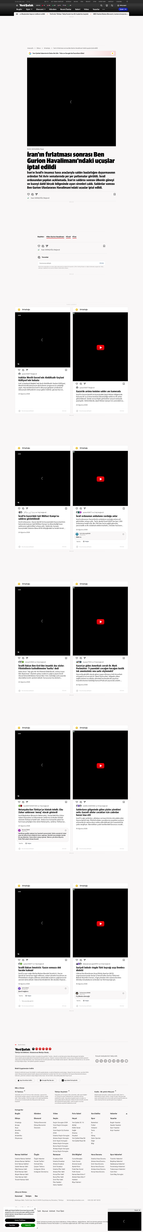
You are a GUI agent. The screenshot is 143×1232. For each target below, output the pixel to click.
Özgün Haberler (39, 1159)
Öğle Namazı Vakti (21, 1169)
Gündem (37, 1113)
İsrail (69, 237)
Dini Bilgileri (77, 1154)
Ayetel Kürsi (76, 1166)
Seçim (55, 1118)
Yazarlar (113, 1118)
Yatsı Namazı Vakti (21, 1177)
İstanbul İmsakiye (59, 1161)
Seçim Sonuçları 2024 (60, 1122)
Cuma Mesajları (77, 1159)
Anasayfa (30, 48)
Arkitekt (52, 1211)
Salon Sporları (96, 1138)
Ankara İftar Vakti (58, 1172)
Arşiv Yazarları (115, 1130)
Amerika (18, 1130)
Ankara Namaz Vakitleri (22, 1161)
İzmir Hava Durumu (97, 1164)
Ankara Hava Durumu (98, 1161)
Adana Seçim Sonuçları (60, 1143)
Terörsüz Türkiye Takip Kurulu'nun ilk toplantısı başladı (46, 14)
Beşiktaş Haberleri (116, 1161)
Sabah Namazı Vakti (21, 1166)
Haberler (113, 1113)
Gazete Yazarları (115, 1125)
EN (36, 1049)
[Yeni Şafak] (26, 5)
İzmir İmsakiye (57, 1166)
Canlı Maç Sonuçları (116, 1174)
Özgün (36, 1154)
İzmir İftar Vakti (58, 1180)
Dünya (39, 48)
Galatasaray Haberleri (117, 1164)
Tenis (93, 1130)
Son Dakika (95, 1113)
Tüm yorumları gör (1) (27, 1001)
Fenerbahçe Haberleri (117, 1166)
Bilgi (92, 1143)
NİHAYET (88, 1)
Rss (36, 1196)
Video (55, 1113)
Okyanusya (18, 1138)
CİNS (82, 1)
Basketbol (94, 1122)
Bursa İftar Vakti (58, 1177)
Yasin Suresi (76, 1161)
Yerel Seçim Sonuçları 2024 (60, 1126)
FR (43, 1049)
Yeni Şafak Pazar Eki (79, 1141)
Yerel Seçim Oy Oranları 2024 (61, 1132)
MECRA (76, 1)
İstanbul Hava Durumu (98, 1159)
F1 (92, 1133)
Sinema (74, 1133)
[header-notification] (107, 5)
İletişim (28, 1196)
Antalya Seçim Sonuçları (61, 1149)
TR (33, 1049)
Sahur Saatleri (57, 1185)
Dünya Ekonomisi (40, 1125)
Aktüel (74, 1125)
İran (75, 237)
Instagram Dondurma (41, 1172)
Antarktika (18, 1136)
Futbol (93, 1125)
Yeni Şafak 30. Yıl (78, 1122)
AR (40, 1049)
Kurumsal (18, 1196)
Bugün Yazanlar (115, 1122)
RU (47, 1049)
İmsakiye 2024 (58, 1159)
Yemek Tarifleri (39, 1161)
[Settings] (103, 9)
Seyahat (75, 1136)
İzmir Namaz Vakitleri (22, 1164)
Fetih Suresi (76, 1172)
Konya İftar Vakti (58, 1174)
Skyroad (45, 1211)
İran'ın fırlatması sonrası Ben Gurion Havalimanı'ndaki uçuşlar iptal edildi (75, 48)
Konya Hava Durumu (98, 1172)
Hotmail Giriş (38, 1164)
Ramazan (56, 1154)
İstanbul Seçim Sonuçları (61, 1136)
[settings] (112, 5)
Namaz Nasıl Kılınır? (78, 1174)
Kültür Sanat (76, 1128)
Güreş (93, 1136)
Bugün (17, 1113)
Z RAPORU (119, 1)
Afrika (17, 1133)
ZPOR (94, 1)
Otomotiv (37, 1128)
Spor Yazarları (114, 1128)
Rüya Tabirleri (76, 1182)
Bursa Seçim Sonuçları (60, 1146)
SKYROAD (68, 1)
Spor (93, 1118)
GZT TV (46, 1)
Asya (16, 1128)
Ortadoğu (47, 48)
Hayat (74, 1118)
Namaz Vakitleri (21, 1154)
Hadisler (75, 1180)
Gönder (102, 263)
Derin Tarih (37, 1211)
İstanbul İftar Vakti (59, 1169)
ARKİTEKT (111, 1)
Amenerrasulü (76, 1164)
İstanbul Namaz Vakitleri (23, 1159)
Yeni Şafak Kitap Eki (78, 1138)
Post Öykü (60, 1211)
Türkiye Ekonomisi (40, 1122)
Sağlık (74, 1130)
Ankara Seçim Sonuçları (61, 1138)
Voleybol (94, 1128)
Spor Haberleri (116, 1154)
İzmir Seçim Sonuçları (60, 1141)
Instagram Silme (39, 1169)
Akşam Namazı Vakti (21, 1174)
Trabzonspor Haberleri (117, 1169)
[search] (101, 5)
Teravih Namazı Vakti (22, 1180)
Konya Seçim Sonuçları (60, 1151)
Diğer (93, 1141)
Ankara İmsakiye (58, 1164)
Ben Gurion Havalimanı (56, 237)
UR (50, 1049)
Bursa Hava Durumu (97, 1166)
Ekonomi (37, 1118)
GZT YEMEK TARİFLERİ (57, 1)
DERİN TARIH (102, 1)
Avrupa (17, 1125)
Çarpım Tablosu (39, 1166)
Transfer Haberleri (116, 1159)
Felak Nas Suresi (77, 1169)
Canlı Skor (113, 1172)
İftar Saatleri (57, 1182)
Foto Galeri (76, 1113)
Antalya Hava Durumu (98, 1169)
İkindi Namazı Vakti (21, 1172)
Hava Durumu (96, 1154)
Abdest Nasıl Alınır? (78, 1177)
